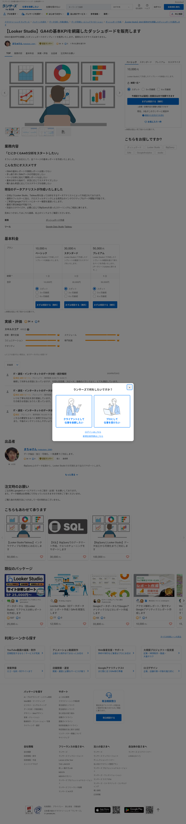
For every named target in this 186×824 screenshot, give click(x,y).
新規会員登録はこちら (93, 436)
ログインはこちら (93, 431)
